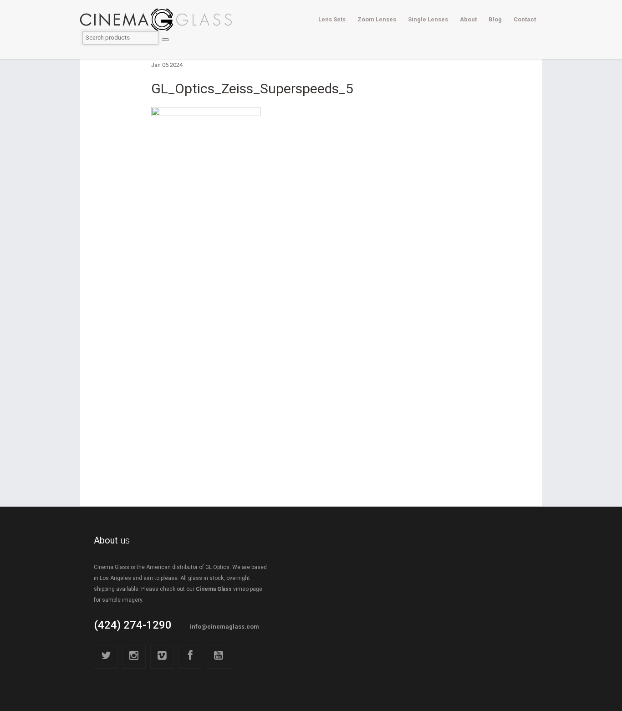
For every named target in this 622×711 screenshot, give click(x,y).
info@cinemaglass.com (224, 626)
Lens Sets (332, 19)
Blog (495, 19)
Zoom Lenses (376, 19)
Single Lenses (428, 19)
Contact (525, 19)
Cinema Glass (214, 589)
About (468, 19)
